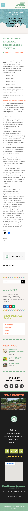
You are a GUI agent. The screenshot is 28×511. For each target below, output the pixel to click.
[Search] (23, 281)
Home (13, 427)
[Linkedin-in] (21, 451)
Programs (7, 330)
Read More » (11, 354)
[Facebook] (6, 386)
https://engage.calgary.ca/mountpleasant (14, 100)
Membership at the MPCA (13, 436)
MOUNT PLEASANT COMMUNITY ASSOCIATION (20, 5)
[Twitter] (11, 386)
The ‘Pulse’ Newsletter (9, 324)
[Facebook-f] (7, 451)
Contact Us (7, 333)
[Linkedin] (17, 386)
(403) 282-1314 (15, 496)
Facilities (13, 430)
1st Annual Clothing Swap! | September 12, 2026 (16, 358)
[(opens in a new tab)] (5, 365)
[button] (3, 5)
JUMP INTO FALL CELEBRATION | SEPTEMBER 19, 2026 (16, 351)
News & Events (13, 439)
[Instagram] (22, 386)
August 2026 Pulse (14, 363)
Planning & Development (13, 12)
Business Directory (8, 327)
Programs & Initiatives (13, 433)
